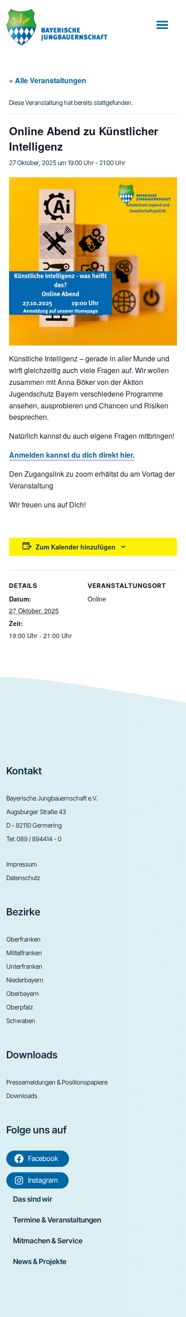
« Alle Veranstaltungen (47, 80)
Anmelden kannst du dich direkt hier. (72, 455)
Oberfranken (23, 939)
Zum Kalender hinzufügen (76, 546)
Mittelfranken (24, 953)
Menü (163, 24)
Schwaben (20, 1020)
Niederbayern (24, 980)
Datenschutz (23, 877)
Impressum (21, 864)
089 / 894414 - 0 (39, 839)
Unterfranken (24, 966)
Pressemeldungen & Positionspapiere (56, 1082)
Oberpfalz (19, 1007)
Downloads (21, 1095)
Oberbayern (22, 993)
